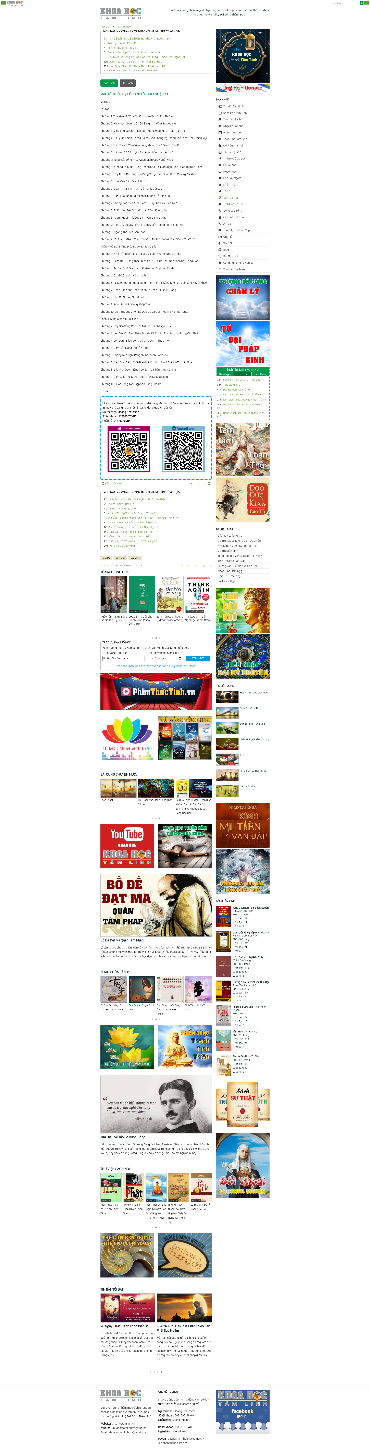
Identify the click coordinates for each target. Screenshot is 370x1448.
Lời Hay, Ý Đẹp (226, 581)
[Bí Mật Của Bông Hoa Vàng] (129, 1069)
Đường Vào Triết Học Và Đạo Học (238, 565)
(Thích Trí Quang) (248, 959)
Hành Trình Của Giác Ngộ (254, 692)
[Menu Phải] (366, 5)
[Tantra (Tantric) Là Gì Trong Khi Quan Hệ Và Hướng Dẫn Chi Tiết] (184, 1307)
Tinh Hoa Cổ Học (233, 204)
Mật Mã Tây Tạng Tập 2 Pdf (123, 48)
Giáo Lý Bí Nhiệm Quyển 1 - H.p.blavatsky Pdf (133, 540)
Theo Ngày (225, 374)
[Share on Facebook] (182, 566)
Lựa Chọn (135, 558)
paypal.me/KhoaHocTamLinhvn (187, 1438)
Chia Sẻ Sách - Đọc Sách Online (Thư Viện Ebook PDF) (138, 38)
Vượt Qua (120, 558)
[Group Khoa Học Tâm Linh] (243, 1433)
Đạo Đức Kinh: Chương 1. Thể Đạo (241, 379)
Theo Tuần (242, 374)
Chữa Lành (229, 165)
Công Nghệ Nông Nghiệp (238, 262)
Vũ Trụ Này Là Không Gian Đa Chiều (239, 540)
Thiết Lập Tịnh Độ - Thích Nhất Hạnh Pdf (133, 71)
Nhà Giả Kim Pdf (232, 384)
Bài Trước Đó (113, 483)
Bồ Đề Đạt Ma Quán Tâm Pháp (122, 940)
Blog (226, 249)
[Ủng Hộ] (243, 91)
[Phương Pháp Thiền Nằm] (185, 868)
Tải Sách (128, 83)
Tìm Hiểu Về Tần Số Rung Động (122, 1137)
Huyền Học (230, 171)
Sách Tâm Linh (124, 27)
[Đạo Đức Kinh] (243, 521)
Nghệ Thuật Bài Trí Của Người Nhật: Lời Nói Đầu (154, 802)
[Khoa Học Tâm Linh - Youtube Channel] (129, 868)
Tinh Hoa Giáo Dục (234, 158)
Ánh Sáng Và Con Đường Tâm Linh (238, 545)
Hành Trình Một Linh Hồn (114, 799)
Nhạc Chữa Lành (233, 125)
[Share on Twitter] (188, 566)
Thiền (226, 191)
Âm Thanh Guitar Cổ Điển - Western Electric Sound (169, 1009)
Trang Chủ (104, 27)
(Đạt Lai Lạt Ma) (251, 983)
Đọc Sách (109, 83)
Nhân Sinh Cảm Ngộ (230, 571)
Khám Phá (229, 184)
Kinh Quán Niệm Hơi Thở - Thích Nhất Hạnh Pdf (137, 66)
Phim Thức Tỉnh (232, 132)
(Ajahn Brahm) (245, 1031)
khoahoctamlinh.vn (123, 1423)
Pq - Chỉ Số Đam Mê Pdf (122, 545)
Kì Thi (243, 755)
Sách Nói (228, 243)
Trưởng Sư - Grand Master (195, 1007)
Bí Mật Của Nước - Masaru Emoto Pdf (129, 536)
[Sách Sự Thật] (243, 1126)
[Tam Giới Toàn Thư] (243, 475)
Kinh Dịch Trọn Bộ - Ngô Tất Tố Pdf (242, 394)
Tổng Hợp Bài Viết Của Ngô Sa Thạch (240, 555)
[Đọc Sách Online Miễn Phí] (185, 760)
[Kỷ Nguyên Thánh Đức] (243, 677)
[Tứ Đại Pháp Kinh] (243, 364)
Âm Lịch (228, 223)
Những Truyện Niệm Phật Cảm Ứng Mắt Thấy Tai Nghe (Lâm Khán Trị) (132, 1211)
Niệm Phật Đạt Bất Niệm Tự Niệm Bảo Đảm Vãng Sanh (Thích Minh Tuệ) (110, 1209)
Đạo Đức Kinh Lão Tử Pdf (237, 389)
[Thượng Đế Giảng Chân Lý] (243, 319)
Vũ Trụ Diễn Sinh (228, 550)
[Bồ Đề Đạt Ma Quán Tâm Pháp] (156, 876)
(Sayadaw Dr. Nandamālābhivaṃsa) (251, 934)
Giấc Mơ (106, 558)
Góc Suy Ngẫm (232, 178)
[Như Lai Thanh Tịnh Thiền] (185, 1069)
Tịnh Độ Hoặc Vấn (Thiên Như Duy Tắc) (178, 1207)
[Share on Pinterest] (211, 566)
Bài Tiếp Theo (199, 483)
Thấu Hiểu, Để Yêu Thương (254, 739)
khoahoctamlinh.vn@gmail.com (128, 1432)
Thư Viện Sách (232, 119)
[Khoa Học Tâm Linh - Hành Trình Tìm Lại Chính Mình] (243, 81)
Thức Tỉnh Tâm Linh (235, 139)
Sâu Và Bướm (247, 786)
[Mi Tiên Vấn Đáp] (243, 847)
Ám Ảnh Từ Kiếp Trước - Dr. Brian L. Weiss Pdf (135, 52)
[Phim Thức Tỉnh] (156, 710)
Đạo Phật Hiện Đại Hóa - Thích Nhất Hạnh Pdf (136, 61)
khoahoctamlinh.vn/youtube (129, 1428)
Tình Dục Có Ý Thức (250, 708)
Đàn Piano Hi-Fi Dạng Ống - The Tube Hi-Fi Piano (112, 1009)
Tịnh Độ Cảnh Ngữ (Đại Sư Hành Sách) (201, 1207)
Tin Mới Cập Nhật (233, 106)
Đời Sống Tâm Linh (234, 145)
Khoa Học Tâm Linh (235, 112)
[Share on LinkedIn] (204, 566)
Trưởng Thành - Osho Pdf (123, 43)
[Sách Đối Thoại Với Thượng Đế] (185, 1278)
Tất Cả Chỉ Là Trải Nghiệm (254, 770)
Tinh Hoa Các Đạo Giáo (231, 560)
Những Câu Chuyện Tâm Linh (192, 799)
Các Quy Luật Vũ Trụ (230, 535)
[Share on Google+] (196, 566)
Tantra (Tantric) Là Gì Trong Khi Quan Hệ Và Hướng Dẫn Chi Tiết (183, 1328)
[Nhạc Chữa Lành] (129, 760)
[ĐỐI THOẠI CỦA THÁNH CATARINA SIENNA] (243, 1197)
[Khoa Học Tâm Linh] (15, 5)
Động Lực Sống (232, 210)
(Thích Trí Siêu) (246, 1056)
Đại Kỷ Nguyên (232, 152)
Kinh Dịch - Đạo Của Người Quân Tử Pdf (245, 399)
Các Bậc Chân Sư (233, 217)
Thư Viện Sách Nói (234, 269)
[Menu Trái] (3, 5)
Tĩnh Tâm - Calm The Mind (140, 1007)
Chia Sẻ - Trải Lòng (229, 576)
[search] (361, 3)
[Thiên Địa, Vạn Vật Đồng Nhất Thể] (243, 892)
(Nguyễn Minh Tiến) (251, 909)
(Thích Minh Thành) (249, 1008)
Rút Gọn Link (231, 256)
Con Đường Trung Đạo (252, 723)
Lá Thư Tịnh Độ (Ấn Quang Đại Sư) (156, 1204)
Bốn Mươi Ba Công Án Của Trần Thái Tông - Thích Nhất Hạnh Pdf (146, 57)
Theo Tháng (260, 374)
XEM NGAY (198, 658)
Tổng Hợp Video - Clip (236, 230)
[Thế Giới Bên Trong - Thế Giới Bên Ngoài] (129, 1278)
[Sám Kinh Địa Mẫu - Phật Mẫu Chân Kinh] (243, 632)
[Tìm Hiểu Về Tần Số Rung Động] (156, 1077)
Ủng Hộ (227, 236)
